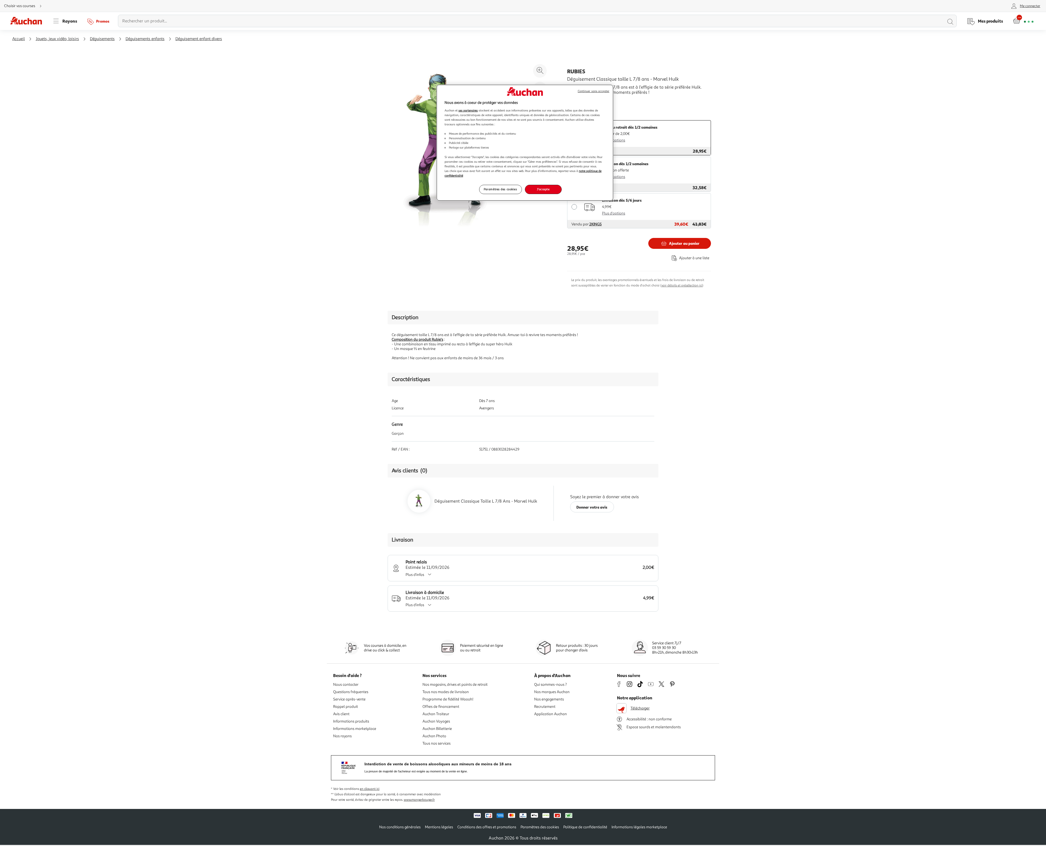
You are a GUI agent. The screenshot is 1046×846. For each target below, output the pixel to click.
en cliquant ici (369, 789)
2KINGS (595, 224)
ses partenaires (468, 110)
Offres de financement (440, 706)
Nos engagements (549, 699)
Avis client (341, 714)
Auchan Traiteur (435, 714)
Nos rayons (342, 736)
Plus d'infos (415, 574)
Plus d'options (613, 140)
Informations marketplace (354, 728)
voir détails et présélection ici (681, 285)
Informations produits (351, 721)
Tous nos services (436, 743)
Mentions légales (439, 827)
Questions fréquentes (350, 692)
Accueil (18, 38)
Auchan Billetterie (437, 728)
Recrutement (544, 706)
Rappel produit (345, 706)
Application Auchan (550, 714)
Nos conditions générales (400, 827)
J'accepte (543, 189)
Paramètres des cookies (500, 189)
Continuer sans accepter (593, 91)
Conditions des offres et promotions (486, 827)
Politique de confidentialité (585, 827)
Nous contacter (345, 684)
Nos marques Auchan (552, 692)
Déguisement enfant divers (198, 38)
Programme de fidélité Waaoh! (447, 699)
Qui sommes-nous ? (550, 684)
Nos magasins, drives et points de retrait (455, 684)
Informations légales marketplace (639, 827)
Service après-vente (349, 699)
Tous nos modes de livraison (445, 692)
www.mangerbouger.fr (419, 800)
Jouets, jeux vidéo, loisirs (57, 38)
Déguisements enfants (145, 38)
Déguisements (102, 38)
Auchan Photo (434, 736)
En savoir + (577, 100)
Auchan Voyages (436, 721)
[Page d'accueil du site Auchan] (28, 21)
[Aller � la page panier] (1023, 21)
